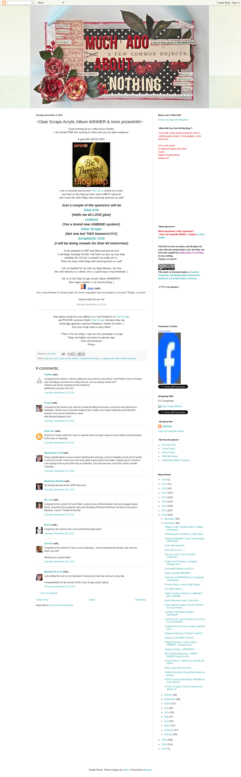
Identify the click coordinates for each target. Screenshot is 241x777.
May (166, 716)
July (166, 708)
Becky (47, 525)
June (167, 712)
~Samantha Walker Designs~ (176, 460)
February (169, 730)
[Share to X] (76, 354)
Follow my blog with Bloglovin (173, 119)
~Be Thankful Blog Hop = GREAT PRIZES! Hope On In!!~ (181, 655)
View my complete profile (171, 431)
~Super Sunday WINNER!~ (177, 573)
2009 (164, 740)
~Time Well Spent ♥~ (174, 545)
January (168, 734)
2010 (164, 515)
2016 (164, 488)
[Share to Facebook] (80, 354)
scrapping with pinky (110, 358)
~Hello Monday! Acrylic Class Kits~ (181, 600)
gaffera (126, 770)
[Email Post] (62, 354)
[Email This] (69, 354)
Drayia (47, 402)
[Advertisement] (186, 195)
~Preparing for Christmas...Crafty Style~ (184, 534)
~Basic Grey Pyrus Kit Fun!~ (178, 668)
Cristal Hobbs (164, 331)
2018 (164, 479)
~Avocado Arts (168, 444)
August (168, 703)
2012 (164, 506)
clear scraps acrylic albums (66, 358)
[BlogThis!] (73, 354)
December (169, 518)
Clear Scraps (123, 316)
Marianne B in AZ (53, 453)
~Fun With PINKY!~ (173, 589)
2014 (164, 497)
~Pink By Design (169, 456)
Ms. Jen (48, 499)
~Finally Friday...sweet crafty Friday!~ (182, 584)
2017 (164, 484)
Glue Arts (91, 210)
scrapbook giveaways (90, 358)
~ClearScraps (168, 448)
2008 (164, 744)
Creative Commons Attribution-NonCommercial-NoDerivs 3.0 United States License (179, 275)
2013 (164, 501)
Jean (90, 288)
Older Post (140, 599)
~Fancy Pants (168, 452)
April (166, 721)
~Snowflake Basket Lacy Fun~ (179, 568)
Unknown (167, 426)
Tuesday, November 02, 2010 (59, 392)
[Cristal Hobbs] (169, 383)
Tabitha (48, 374)
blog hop (48, 358)
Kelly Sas (49, 431)
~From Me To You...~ (174, 550)
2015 (164, 493)
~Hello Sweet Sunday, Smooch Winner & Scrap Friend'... (183, 606)
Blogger (148, 770)
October (168, 695)
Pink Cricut (97, 190)
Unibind (91, 219)
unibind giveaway (128, 358)
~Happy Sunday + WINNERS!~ (179, 649)
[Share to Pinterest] (83, 354)
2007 (164, 748)
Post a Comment (48, 593)
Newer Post (43, 599)
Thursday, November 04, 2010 (59, 586)
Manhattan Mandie (54, 481)
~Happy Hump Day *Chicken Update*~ (184, 633)
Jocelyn (48, 543)
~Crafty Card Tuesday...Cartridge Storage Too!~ (180, 563)
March (167, 725)
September (170, 699)
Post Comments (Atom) (61, 605)
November (169, 523)
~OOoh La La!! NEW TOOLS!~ (179, 638)
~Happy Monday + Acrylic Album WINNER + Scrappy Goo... (180, 643)
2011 (164, 510)
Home (92, 599)
